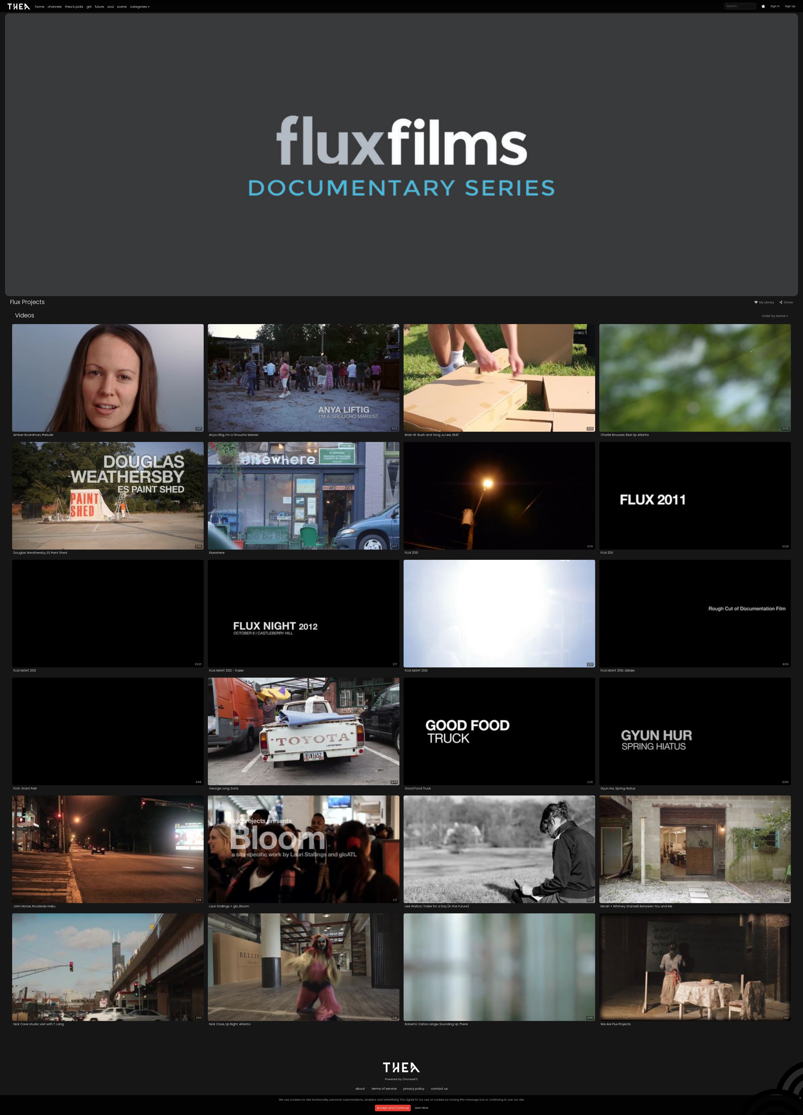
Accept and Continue (393, 1108)
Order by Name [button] (773, 316)
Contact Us (439, 1088)
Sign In (775, 6)
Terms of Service (384, 1088)
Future (99, 6)
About (360, 1088)
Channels (55, 6)
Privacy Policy (413, 1088)
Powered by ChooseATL (401, 1079)
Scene (122, 6)
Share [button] (788, 302)
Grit (89, 6)
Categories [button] (138, 6)
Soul (110, 6)
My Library (766, 302)
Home (39, 6)
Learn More (421, 1108)
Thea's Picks (74, 6)
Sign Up (790, 6)
